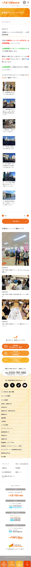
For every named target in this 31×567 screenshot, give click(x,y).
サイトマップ (5, 464)
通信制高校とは (5, 432)
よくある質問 (4, 425)
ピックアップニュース (7, 428)
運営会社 (4, 468)
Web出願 (3, 456)
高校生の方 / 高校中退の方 (8, 411)
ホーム (3, 5)
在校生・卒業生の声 (6, 404)
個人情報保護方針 (6, 472)
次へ (25, 215)
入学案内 (3, 421)
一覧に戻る (15, 221)
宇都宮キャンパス (20, 5)
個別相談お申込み (5, 453)
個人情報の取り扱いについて (8, 476)
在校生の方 (4, 435)
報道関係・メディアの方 (7, 442)
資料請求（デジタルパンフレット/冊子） (12, 446)
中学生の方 (4, 407)
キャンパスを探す (10, 5)
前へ (6, 215)
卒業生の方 (4, 439)
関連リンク (18, 472)
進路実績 (3, 418)
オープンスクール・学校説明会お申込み (11, 449)
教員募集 (18, 468)
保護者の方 (4, 414)
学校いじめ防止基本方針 (22, 464)
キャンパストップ (6, 22)
